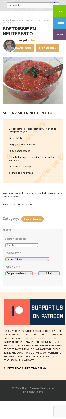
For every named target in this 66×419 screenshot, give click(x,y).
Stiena (32, 40)
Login (59, 11)
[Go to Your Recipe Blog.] (4, 20)
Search (59, 34)
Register (59, 23)
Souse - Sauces (32, 219)
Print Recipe (49, 48)
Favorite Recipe (22, 48)
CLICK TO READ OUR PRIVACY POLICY (25, 368)
